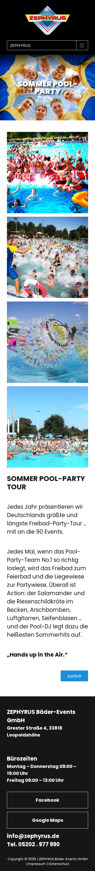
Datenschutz (59, 864)
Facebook (47, 800)
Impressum (37, 864)
